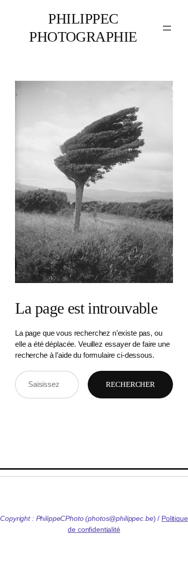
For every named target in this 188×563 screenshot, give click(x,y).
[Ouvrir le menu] (167, 28)
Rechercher (130, 384)
